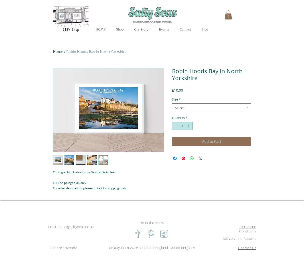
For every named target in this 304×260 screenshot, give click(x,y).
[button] (228, 15)
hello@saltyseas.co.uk (76, 227)
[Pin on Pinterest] (183, 158)
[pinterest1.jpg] (151, 233)
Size (176, 99)
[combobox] (211, 107)
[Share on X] (200, 158)
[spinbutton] (182, 126)
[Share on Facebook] (175, 158)
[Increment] (189, 126)
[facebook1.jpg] (138, 233)
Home (58, 51)
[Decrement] (175, 126)
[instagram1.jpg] (164, 233)
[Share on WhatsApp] (192, 158)
